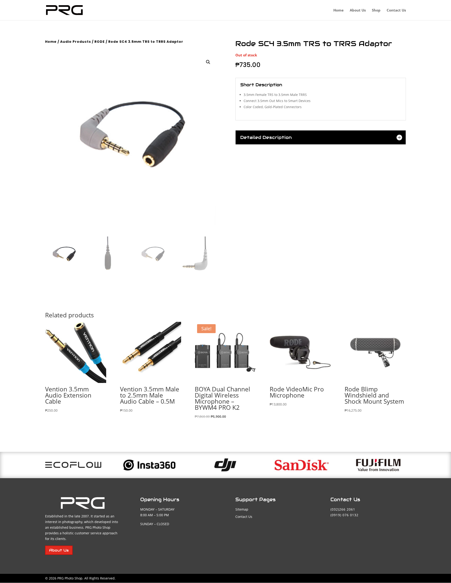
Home (338, 10)
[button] (208, 62)
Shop (376, 10)
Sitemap (241, 509)
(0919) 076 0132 (344, 515)
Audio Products (75, 41)
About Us (358, 10)
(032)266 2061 (342, 509)
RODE (99, 41)
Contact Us (396, 10)
